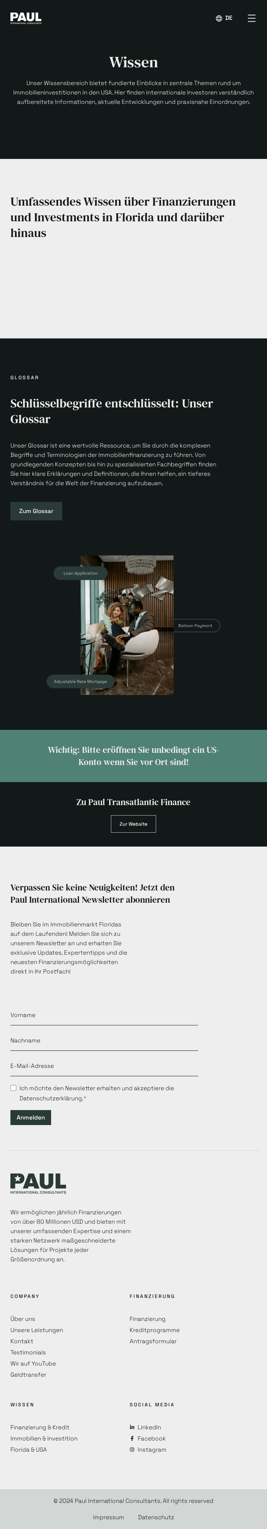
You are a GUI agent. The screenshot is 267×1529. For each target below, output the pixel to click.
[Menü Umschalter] (252, 18)
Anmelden (31, 1117)
